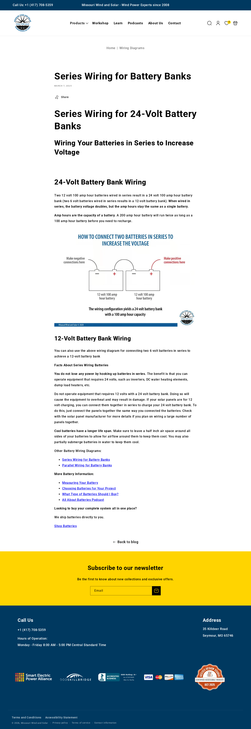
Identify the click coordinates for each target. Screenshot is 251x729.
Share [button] (65, 97)
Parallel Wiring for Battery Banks (87, 465)
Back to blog (127, 542)
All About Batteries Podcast (83, 500)
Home (110, 48)
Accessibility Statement (61, 717)
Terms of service (81, 723)
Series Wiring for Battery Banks (86, 460)
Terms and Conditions (26, 717)
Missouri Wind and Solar (34, 723)
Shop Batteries (65, 526)
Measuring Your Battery (80, 483)
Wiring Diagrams (132, 48)
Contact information (105, 723)
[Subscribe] (156, 590)
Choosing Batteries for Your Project (89, 488)
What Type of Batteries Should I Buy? (90, 494)
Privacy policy (60, 723)
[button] (78, 23)
